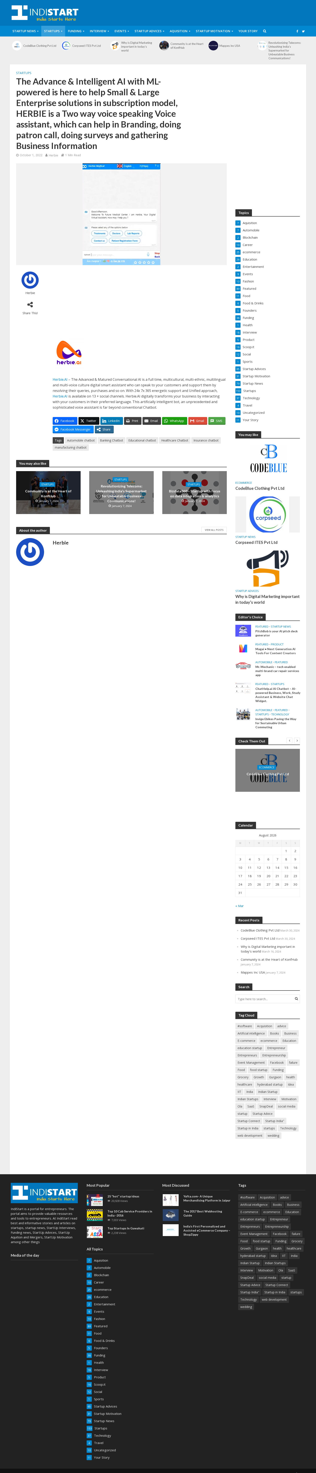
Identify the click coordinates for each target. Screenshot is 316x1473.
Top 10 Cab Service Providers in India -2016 (129, 1213)
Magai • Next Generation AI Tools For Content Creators (275, 651)
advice (281, 1026)
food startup (258, 1070)
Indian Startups (248, 1099)
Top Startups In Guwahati (125, 1228)
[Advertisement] (140, 302)
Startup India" (274, 1121)
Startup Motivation (213, 31)
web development (250, 1135)
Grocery (243, 1077)
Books (274, 1033)
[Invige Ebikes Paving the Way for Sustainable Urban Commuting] (243, 713)
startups (269, 1128)
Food (241, 1070)
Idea (291, 1084)
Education (289, 1041)
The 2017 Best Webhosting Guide (202, 1213)
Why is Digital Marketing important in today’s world (136, 46)
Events (120, 31)
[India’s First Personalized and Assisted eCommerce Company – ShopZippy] (171, 1230)
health (290, 1077)
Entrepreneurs (247, 1055)
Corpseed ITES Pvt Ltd (86, 45)
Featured (261, 626)
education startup (250, 1048)
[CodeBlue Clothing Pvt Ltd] (17, 45)
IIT (239, 1092)
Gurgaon (275, 1077)
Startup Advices (148, 31)
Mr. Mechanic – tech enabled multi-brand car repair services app (277, 671)
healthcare (245, 1084)
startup (242, 1114)
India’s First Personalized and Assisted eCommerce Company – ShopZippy (206, 1230)
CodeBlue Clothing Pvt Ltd (39, 45)
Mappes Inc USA (229, 45)
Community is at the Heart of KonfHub (186, 45)
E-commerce (246, 1041)
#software (245, 1026)
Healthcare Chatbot (174, 440)
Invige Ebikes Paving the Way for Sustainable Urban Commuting (275, 723)
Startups (52, 31)
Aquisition (178, 31)
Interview (98, 31)
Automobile (263, 662)
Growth (259, 1077)
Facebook (277, 1062)
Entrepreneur (276, 1048)
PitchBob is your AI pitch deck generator (276, 633)
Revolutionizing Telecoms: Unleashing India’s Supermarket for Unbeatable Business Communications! (284, 50)
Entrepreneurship (274, 1055)
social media (286, 1106)
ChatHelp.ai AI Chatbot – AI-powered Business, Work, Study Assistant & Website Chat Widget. (277, 695)
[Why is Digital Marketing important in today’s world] (115, 45)
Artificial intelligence (251, 1033)
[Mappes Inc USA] (213, 45)
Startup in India (248, 1128)
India (249, 1092)
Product (277, 644)
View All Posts (214, 529)
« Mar (239, 906)
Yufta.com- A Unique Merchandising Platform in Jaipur (206, 1198)
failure (293, 1062)
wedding (273, 1135)
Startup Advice (263, 1114)
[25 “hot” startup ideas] (95, 1200)
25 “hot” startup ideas (123, 1196)
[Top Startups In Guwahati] (95, 1232)
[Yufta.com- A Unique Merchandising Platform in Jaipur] (171, 1200)
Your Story (248, 31)
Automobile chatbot (81, 440)
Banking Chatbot (111, 440)
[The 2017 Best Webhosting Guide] (171, 1215)
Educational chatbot (142, 440)
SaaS (250, 1106)
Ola (240, 1106)
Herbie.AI (60, 379)
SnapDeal (266, 1106)
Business (290, 1033)
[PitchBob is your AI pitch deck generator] (243, 630)
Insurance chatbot (206, 440)
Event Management (251, 1062)
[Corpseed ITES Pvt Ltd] (66, 45)
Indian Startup (268, 1092)
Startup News (24, 31)
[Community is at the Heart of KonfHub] (164, 45)
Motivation (288, 1099)
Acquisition (264, 1026)
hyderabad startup (270, 1084)
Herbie (53, 155)
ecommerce (243, 483)
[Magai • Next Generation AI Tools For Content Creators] (243, 648)
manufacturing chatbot (71, 447)
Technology (280, 714)
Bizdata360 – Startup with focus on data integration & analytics (194, 493)
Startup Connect (249, 1121)
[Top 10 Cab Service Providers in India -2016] (95, 1215)
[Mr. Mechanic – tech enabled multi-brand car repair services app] (243, 666)
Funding (74, 31)
